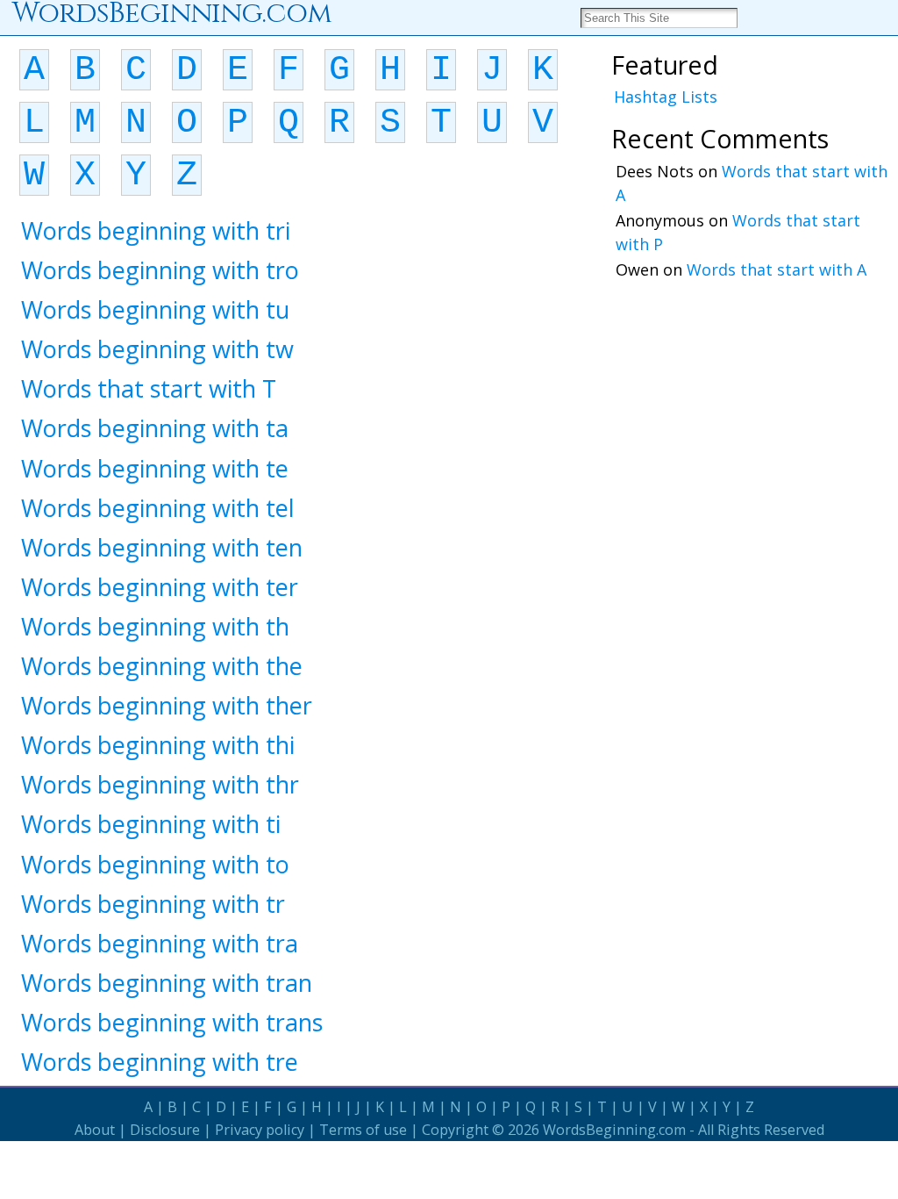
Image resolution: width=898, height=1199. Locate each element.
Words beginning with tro (160, 270)
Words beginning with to (155, 864)
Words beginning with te (155, 468)
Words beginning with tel (158, 508)
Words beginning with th (155, 626)
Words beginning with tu (155, 309)
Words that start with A (776, 269)
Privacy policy (259, 1129)
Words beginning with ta (155, 428)
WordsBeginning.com (614, 1129)
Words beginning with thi (158, 745)
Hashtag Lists (665, 96)
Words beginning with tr (153, 903)
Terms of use (363, 1129)
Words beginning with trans (172, 1022)
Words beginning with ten (162, 547)
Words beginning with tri (155, 230)
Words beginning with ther (166, 705)
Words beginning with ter (159, 587)
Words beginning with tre (159, 1061)
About (95, 1129)
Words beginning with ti (151, 824)
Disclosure (165, 1129)
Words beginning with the (162, 666)
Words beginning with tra (159, 943)
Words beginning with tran (166, 982)
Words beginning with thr (160, 784)
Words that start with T (148, 388)
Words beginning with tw (157, 349)
